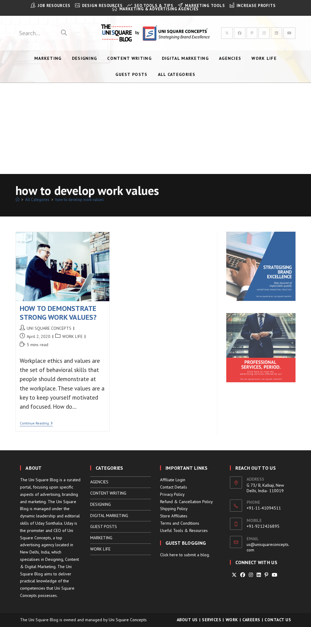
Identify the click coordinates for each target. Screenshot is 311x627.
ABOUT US (187, 619)
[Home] (17, 199)
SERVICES (211, 619)
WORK (232, 619)
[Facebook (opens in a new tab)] (239, 33)
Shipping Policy (174, 508)
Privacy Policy (172, 494)
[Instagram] (251, 575)
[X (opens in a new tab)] (227, 33)
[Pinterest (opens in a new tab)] (252, 33)
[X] (234, 575)
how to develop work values (79, 199)
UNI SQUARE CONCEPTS (49, 328)
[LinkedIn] (259, 575)
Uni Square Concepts (128, 619)
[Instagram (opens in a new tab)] (264, 33)
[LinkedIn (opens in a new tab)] (276, 33)
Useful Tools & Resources (184, 530)
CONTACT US (278, 619)
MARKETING (101, 537)
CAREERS (251, 619)
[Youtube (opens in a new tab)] (289, 33)
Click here (169, 554)
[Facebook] (242, 575)
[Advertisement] (155, 128)
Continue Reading (36, 423)
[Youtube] (274, 575)
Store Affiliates (173, 516)
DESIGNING (100, 504)
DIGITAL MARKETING (109, 515)
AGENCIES (99, 482)
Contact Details (173, 487)
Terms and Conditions (179, 523)
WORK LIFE (72, 336)
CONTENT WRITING (108, 493)
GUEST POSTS (103, 526)
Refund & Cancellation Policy (186, 501)
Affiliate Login (172, 479)
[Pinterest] (266, 575)
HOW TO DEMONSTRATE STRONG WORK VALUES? (58, 313)
